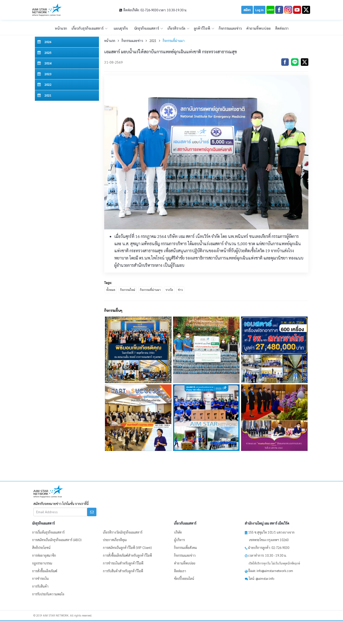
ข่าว (180, 290)
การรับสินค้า (40, 586)
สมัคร (247, 10)
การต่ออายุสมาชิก (44, 555)
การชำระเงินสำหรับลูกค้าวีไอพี (123, 563)
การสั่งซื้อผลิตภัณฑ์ (44, 571)
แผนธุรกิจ (121, 28)
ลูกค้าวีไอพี (202, 28)
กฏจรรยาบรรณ (42, 563)
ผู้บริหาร (179, 540)
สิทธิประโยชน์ (41, 547)
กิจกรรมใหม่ (127, 290)
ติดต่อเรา (282, 28)
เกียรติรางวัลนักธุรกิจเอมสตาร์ (122, 532)
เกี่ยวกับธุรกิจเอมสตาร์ (88, 28)
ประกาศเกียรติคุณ (115, 540)
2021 (152, 40)
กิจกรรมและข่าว (230, 28)
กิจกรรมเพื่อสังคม (185, 547)
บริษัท (178, 532)
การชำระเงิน (40, 578)
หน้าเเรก (61, 28)
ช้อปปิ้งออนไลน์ (184, 578)
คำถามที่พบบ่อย (258, 28)
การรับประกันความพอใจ (48, 594)
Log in (259, 10)
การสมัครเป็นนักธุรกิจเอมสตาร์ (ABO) (56, 540)
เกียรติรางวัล (176, 28)
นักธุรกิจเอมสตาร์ (147, 28)
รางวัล (169, 290)
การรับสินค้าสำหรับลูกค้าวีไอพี (123, 571)
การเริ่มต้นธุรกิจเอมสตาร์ (48, 532)
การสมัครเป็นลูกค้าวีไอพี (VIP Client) (127, 547)
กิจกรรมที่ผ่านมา (174, 40)
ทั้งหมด (110, 290)
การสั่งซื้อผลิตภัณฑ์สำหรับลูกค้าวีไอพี (127, 555)
